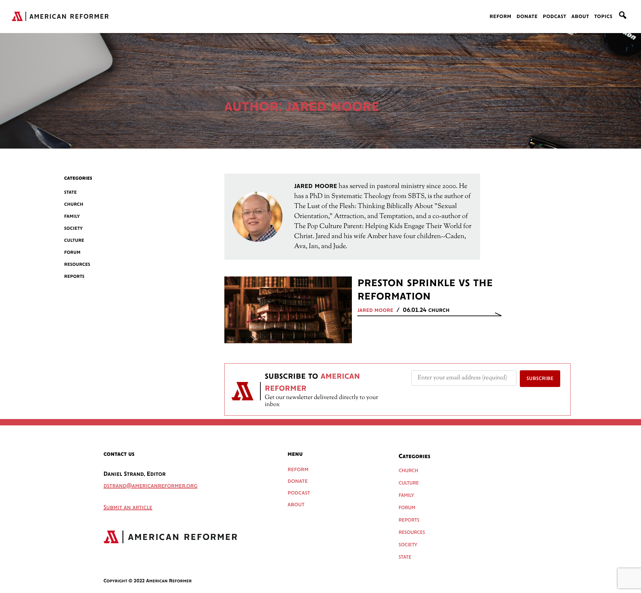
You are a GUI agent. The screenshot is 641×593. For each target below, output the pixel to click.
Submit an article (127, 508)
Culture (74, 240)
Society (73, 228)
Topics (603, 16)
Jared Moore (375, 310)
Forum (72, 252)
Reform (500, 16)
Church (73, 204)
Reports (74, 276)
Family (72, 216)
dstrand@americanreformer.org (150, 486)
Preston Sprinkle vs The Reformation (425, 289)
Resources (77, 264)
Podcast (555, 16)
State (70, 192)
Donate (527, 16)
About (580, 16)
